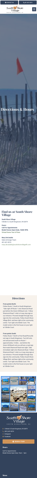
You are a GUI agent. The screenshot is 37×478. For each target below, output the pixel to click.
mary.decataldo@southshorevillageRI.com (16, 244)
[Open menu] (34, 9)
